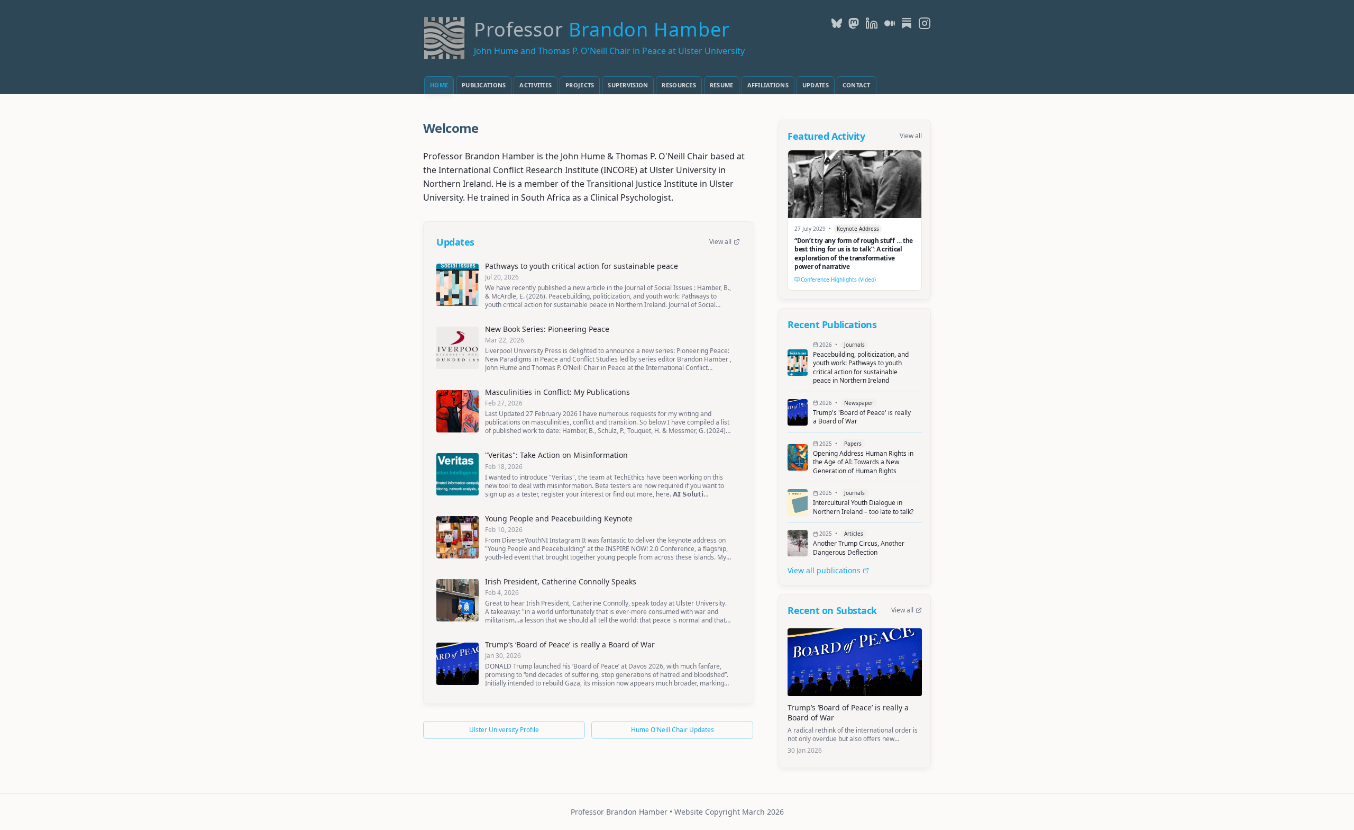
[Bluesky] (836, 23)
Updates (815, 85)
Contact (857, 85)
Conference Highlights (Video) (838, 279)
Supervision (628, 85)
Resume (722, 85)
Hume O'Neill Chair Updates (672, 729)
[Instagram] (924, 23)
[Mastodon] (853, 23)
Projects (579, 85)
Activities (535, 85)
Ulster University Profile (504, 729)
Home (439, 85)
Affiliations (768, 85)
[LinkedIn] (871, 23)
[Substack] (906, 23)
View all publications (824, 570)
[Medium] (889, 23)
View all (720, 242)
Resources (679, 85)
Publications (484, 85)
